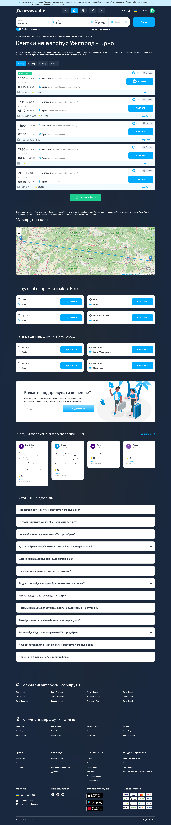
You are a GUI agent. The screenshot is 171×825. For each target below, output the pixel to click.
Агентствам (56, 763)
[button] (101, 10)
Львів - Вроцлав (22, 701)
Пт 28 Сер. (43, 63)
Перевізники (92, 767)
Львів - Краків (92, 692)
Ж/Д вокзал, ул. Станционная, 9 (65, 126)
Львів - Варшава (57, 696)
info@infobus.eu (27, 800)
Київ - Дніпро (56, 731)
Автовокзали (92, 763)
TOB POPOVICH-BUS (30, 140)
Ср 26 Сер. (21, 63)
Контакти (21, 788)
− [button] (19, 233)
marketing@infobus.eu (29, 804)
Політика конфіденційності (134, 763)
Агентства (91, 772)
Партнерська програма (60, 767)
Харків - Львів (128, 696)
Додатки (55, 772)
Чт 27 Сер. (32, 63)
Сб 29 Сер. (54, 63)
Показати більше (88, 197)
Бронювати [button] (71, 301)
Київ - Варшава (57, 692)
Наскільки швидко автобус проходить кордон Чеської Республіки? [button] (58, 607)
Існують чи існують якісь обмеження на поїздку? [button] (48, 521)
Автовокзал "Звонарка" (57, 111)
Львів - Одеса (128, 726)
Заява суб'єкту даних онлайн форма (137, 772)
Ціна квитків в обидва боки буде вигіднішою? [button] (46, 558)
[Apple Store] (40, 10)
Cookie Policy (128, 767)
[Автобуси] (74, 10)
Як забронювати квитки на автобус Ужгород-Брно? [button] (49, 509)
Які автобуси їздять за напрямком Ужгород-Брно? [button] (49, 632)
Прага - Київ (20, 692)
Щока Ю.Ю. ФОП (29, 116)
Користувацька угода (131, 758)
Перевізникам (57, 758)
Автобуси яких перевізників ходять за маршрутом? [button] (50, 620)
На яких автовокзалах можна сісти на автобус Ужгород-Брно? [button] (56, 644)
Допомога (20, 767)
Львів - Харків (128, 701)
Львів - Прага (128, 692)
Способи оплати (93, 780)
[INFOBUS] (26, 11)
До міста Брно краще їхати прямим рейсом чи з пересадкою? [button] (55, 546)
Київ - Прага (20, 696)
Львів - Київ (91, 735)
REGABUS (25, 92)
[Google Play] (43, 10)
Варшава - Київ (57, 701)
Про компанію (21, 763)
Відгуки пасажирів (94, 776)
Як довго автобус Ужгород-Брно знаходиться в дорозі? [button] (52, 583)
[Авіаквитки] (92, 10)
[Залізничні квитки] (83, 10)
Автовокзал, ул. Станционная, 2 (65, 102)
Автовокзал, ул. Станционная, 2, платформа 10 (71, 78)
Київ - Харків (21, 735)
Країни (89, 758)
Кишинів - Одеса (93, 696)
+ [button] (19, 229)
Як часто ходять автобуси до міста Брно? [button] (43, 595)
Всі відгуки (146, 434)
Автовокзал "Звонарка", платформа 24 (64, 87)
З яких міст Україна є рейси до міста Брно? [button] (44, 656)
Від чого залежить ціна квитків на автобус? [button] (45, 570)
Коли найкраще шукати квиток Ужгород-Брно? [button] (47, 534)
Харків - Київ (56, 735)
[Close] (152, 3)
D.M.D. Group (27, 187)
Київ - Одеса (56, 726)
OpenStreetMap (140, 274)
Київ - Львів (20, 726)
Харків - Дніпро (93, 726)
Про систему (21, 758)
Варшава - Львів (93, 701)
